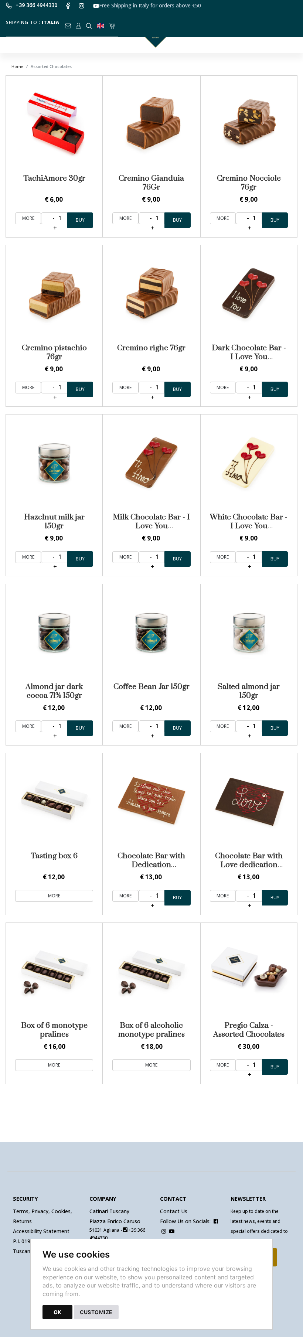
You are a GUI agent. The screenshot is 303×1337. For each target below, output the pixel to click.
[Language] (101, 23)
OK (57, 1312)
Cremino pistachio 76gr (54, 352)
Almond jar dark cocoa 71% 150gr (54, 691)
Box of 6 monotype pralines (54, 1030)
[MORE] (54, 124)
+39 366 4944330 (36, 4)
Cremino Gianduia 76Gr (151, 183)
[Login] (79, 23)
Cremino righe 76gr (151, 348)
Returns (22, 1221)
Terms (20, 1211)
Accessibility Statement (41, 1231)
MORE (28, 218)
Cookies (61, 1211)
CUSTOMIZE (96, 1312)
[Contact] (68, 23)
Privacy (39, 1211)
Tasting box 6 (54, 856)
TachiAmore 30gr (54, 178)
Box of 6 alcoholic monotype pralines (151, 1030)
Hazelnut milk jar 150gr (54, 521)
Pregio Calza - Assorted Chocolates (249, 1030)
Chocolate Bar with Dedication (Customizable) (151, 865)
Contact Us (173, 1211)
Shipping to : (32, 22)
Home (17, 66)
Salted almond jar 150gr (249, 691)
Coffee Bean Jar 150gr (151, 687)
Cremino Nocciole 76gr (249, 183)
